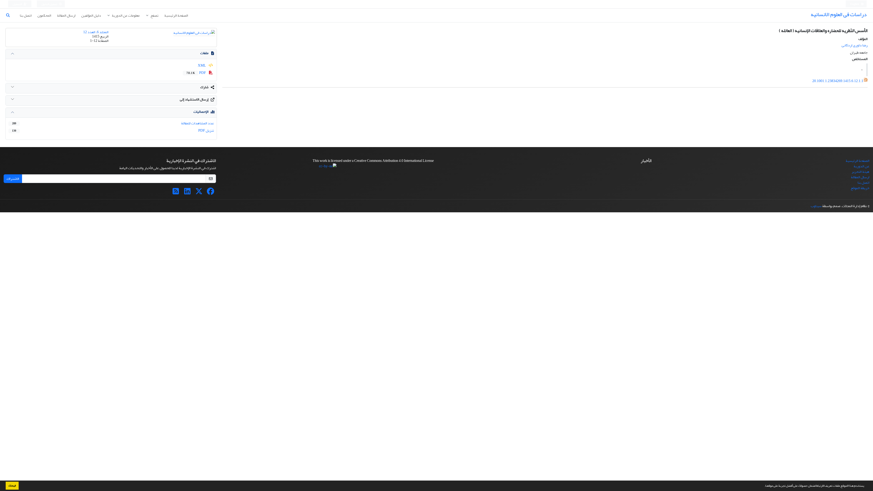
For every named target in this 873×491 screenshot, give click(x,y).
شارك (204, 87)
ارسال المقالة (66, 15)
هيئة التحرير (860, 171)
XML (202, 65)
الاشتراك (13, 178)
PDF (196, 72)
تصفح (154, 15)
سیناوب (816, 206)
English (855, 4)
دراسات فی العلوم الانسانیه (839, 14)
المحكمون (44, 15)
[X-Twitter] (198, 192)
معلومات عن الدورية (125, 15)
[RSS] (175, 192)
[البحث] (10, 15)
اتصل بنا (26, 15)
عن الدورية (861, 166)
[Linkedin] (187, 192)
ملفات (204, 53)
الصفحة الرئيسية (176, 15)
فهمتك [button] (12, 485)
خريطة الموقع (860, 188)
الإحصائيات (200, 111)
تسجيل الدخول (49, 4)
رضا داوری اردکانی (855, 45)
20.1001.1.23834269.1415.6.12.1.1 (837, 81)
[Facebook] (210, 192)
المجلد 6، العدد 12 (95, 32)
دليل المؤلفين (91, 15)
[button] (763, 486)
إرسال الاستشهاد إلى (194, 99)
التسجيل (18, 4)
